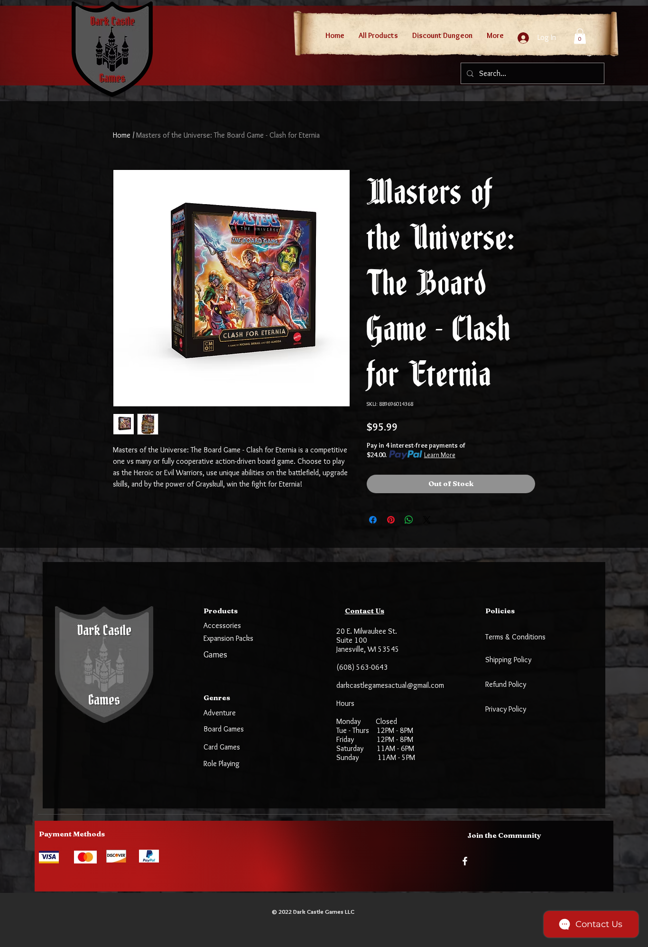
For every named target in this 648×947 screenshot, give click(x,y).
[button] (580, 36)
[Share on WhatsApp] (409, 519)
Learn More (439, 454)
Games (215, 654)
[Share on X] (427, 519)
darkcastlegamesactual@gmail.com (390, 685)
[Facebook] (465, 861)
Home (121, 135)
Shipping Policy (508, 659)
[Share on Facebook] (373, 519)
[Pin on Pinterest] (391, 519)
